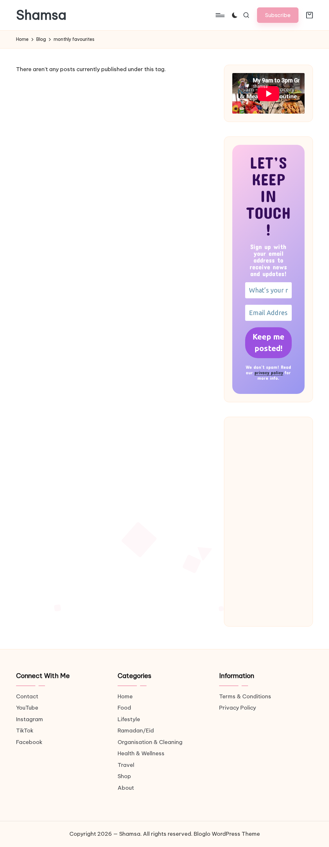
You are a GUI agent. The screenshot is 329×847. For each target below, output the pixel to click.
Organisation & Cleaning (150, 742)
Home (125, 696)
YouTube (27, 707)
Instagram (29, 719)
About (126, 787)
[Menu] (220, 15)
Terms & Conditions (245, 696)
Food (124, 707)
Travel (126, 764)
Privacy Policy (237, 707)
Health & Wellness (141, 753)
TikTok (24, 730)
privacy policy (268, 372)
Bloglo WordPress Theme (227, 833)
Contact (27, 696)
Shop (124, 776)
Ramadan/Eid (136, 730)
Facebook (29, 742)
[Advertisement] (268, 521)
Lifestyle (129, 719)
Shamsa (41, 15)
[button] (277, 15)
